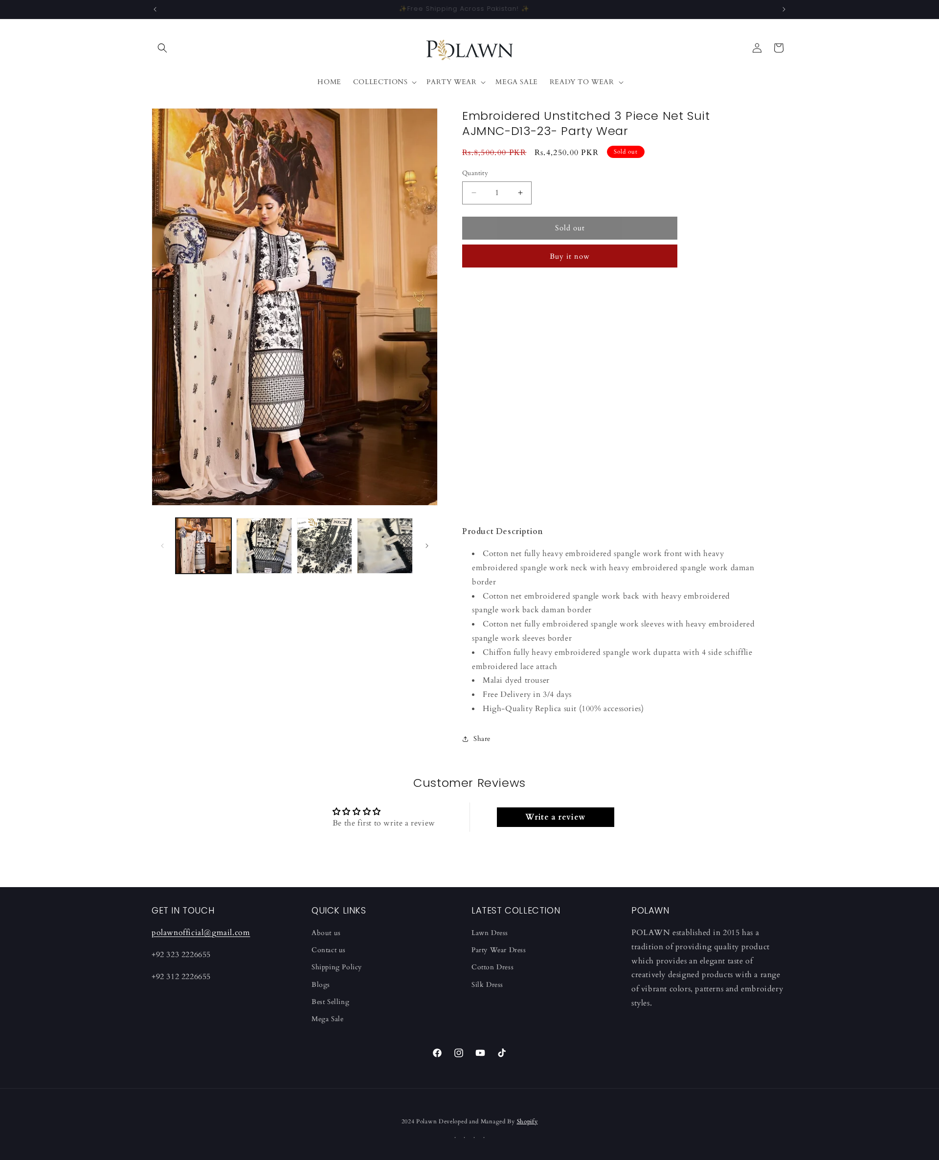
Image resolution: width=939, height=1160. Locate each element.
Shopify (527, 1121)
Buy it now (570, 256)
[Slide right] (427, 546)
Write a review (555, 817)
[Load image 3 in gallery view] (325, 546)
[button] (162, 48)
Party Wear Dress (498, 950)
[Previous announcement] (155, 9)
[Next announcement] (784, 9)
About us (326, 932)
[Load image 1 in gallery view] (203, 546)
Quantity (475, 173)
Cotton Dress (492, 967)
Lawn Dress (489, 932)
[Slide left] (162, 546)
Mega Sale (327, 1019)
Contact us (329, 950)
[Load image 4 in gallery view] (385, 546)
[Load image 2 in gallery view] (264, 546)
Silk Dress (487, 984)
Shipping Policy (337, 967)
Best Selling (330, 1001)
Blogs (321, 984)
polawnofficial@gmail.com (201, 932)
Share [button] (482, 738)
